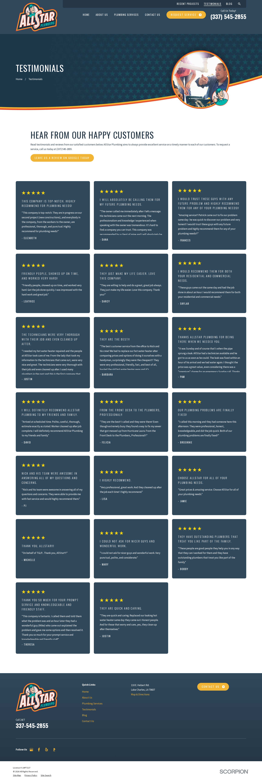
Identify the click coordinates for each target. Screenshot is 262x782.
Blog (229, 4)
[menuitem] (17, 775)
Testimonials (212, 4)
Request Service (183, 15)
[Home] (36, 17)
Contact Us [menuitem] (152, 15)
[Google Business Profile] (31, 749)
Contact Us (88, 721)
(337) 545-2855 (228, 16)
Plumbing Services (92, 703)
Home (85, 691)
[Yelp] (46, 749)
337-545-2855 (32, 725)
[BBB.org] (54, 749)
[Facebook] (39, 749)
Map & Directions (140, 694)
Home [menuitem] (86, 15)
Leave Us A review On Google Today (62, 158)
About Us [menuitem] (102, 15)
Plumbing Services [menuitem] (126, 15)
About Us (87, 697)
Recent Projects (188, 4)
